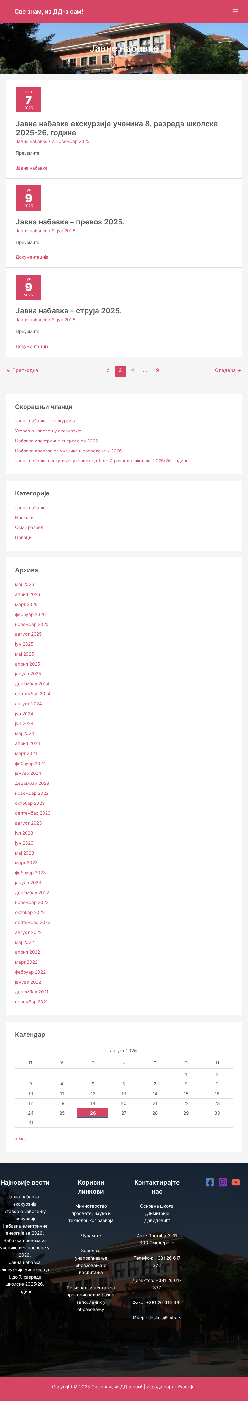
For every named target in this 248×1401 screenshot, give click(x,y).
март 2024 (26, 753)
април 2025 (27, 664)
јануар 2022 (28, 982)
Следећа (228, 370)
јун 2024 (24, 723)
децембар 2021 (31, 991)
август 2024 (28, 703)
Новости (24, 517)
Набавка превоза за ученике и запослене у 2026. (69, 450)
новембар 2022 (31, 902)
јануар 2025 (28, 673)
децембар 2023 (32, 783)
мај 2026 (24, 584)
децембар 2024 (32, 683)
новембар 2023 (32, 793)
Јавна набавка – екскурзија (45, 420)
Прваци (23, 537)
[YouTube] (235, 1182)
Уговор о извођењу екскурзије (48, 430)
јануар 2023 (28, 882)
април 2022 (27, 952)
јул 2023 (24, 832)
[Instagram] (222, 1182)
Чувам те (91, 1235)
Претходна (22, 370)
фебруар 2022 (30, 972)
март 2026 (26, 604)
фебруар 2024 (30, 763)
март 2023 (26, 862)
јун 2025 (24, 644)
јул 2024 (24, 713)
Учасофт (186, 1386)
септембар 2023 (33, 812)
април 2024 (27, 743)
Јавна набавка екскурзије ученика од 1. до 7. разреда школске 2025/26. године (102, 460)
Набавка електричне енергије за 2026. (57, 440)
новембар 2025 (31, 624)
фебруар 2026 (30, 614)
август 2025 (28, 634)
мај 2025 (24, 654)
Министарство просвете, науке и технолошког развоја (91, 1213)
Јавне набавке (31, 141)
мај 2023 (24, 853)
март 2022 (26, 962)
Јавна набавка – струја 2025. (68, 310)
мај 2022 (24, 942)
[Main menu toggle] (235, 11)
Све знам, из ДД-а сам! (49, 11)
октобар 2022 (30, 912)
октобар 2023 (30, 803)
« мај (20, 1138)
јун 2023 (24, 843)
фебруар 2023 (30, 872)
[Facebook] (209, 1182)
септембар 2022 (32, 922)
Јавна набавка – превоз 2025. (70, 221)
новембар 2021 (31, 1001)
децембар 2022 (32, 892)
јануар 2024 (28, 773)
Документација (32, 257)
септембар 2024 (33, 693)
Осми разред (29, 527)
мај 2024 (24, 733)
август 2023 (28, 822)
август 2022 (28, 932)
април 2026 (27, 594)
